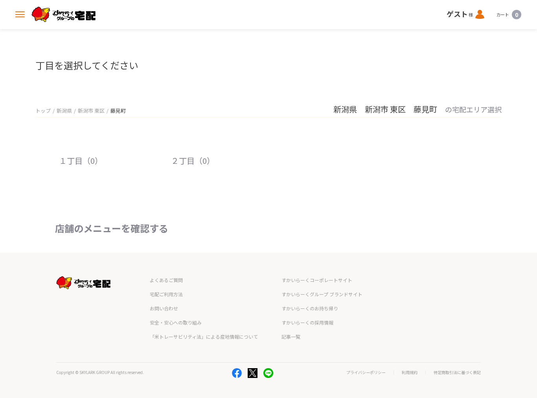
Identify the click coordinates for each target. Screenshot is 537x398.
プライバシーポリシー (366, 372)
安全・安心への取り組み (176, 322)
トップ (43, 110)
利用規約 (409, 372)
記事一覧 (290, 336)
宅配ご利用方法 (166, 294)
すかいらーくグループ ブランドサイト (321, 294)
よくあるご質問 (166, 280)
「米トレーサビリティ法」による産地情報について (204, 336)
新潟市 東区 (91, 110)
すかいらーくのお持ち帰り (309, 308)
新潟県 (64, 110)
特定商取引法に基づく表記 (457, 372)
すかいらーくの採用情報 (307, 322)
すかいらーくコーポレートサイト (316, 280)
